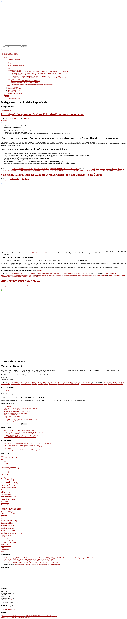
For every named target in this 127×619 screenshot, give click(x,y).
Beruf (97, 169)
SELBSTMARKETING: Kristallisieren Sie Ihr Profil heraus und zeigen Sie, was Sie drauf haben (37, 74)
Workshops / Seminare (14, 79)
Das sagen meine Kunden (15, 93)
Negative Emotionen (6, 494)
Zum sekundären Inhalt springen (9, 54)
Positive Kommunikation (6, 506)
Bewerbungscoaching (105, 169)
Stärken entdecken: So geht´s (12, 416)
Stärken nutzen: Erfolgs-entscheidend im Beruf (17, 411)
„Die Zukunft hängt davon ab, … (20, 280)
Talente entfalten (6, 537)
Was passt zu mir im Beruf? (10, 542)
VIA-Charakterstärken (7, 540)
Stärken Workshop (6, 535)
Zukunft (85, 170)
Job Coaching (118, 273)
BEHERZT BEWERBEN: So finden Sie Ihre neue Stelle (20, 437)
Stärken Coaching (75, 384)
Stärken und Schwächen (11, 533)
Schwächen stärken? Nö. (11, 414)
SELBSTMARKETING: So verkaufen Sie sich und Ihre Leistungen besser (24, 434)
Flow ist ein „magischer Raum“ (12, 421)
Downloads (11, 67)
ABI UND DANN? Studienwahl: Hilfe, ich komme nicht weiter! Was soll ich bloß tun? (28, 443)
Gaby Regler (25, 118)
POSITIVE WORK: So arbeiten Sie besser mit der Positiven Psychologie (70, 273)
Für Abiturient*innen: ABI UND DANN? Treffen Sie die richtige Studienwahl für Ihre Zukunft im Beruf (39, 78)
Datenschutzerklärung (14, 98)
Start (5, 57)
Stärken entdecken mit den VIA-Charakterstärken (17, 417)
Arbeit (93, 169)
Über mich (7, 85)
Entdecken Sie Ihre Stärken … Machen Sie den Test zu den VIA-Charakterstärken (35, 562)
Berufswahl (4, 464)
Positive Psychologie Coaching (8, 511)
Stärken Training (8, 530)
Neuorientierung (37, 170)
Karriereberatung (22, 170)
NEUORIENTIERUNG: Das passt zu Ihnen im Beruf (64, 169)
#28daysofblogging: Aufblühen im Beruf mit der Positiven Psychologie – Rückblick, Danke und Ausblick (75, 558)
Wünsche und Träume (77, 170)
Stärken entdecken (87, 275)
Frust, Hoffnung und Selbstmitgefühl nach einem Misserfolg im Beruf (23, 450)
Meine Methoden (12, 92)
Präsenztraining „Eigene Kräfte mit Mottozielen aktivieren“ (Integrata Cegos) (32, 84)
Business (2, 469)
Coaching (114, 169)
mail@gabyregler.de (10, 599)
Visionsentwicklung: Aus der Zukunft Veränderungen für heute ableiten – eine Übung (51, 174)
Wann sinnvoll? (12, 60)
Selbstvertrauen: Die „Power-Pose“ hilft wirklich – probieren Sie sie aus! (33, 559)
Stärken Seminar (7, 525)
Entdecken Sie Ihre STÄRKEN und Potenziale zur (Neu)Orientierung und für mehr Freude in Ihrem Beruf (40, 71)
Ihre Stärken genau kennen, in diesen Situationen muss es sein (21, 408)
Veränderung (4, 538)
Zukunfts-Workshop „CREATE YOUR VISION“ (24, 82)
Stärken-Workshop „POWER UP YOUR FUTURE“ (25, 81)
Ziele (105, 384)
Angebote (7, 68)
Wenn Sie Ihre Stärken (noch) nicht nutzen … (16, 413)
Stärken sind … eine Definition (12, 410)
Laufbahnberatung (26, 275)
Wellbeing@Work (4, 544)
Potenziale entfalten (75, 275)
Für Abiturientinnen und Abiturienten (18, 65)
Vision (56, 170)
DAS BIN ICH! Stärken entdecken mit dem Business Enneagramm (22, 419)
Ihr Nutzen (10, 62)
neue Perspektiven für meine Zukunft (36, 253)
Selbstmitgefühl (4, 515)
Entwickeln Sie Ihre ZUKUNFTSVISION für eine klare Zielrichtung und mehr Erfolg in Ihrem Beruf (39, 73)
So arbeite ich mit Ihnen (14, 90)
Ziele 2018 (4, 547)
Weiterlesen (5, 166)
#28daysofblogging (9, 457)
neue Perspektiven (43, 275)
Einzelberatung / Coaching (15, 70)
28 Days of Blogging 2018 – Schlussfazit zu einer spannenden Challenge (24, 558)
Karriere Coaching (12, 170)
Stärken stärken (7, 528)
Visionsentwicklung (64, 170)
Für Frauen (11, 64)
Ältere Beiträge (6, 110)
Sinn (2, 518)
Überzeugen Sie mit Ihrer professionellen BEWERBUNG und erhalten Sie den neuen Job (35, 76)
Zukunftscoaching (93, 170)
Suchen (3, 46)
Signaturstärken (4, 516)
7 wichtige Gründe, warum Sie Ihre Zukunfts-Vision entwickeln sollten (42, 114)
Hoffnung (3, 477)
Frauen (120, 169)
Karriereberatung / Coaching (12, 59)
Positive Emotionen (8, 505)
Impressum (7, 96)
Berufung (3, 465)
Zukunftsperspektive (104, 170)
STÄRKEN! (7, 407)
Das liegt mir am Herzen (14, 88)
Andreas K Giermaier (10, 561)
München (30, 170)
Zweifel (2, 551)
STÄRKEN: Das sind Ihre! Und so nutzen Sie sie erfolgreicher (21, 435)
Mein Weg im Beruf (13, 87)
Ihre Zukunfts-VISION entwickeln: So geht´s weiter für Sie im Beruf (30, 169)
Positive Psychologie (48, 170)
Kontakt (6, 95)
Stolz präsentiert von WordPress (21, 617)
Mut (2, 490)
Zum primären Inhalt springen (9, 53)
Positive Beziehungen (5, 503)
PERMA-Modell (4, 501)
